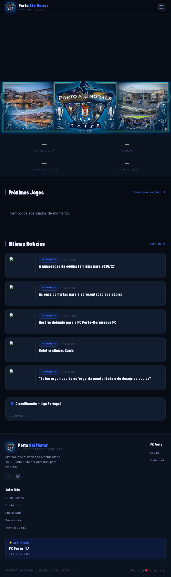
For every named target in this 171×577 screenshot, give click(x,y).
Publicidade (13, 512)
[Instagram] (17, 476)
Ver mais (155, 243)
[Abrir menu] (161, 7)
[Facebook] (8, 476)
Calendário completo (146, 192)
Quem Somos (14, 498)
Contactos (12, 505)
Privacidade (13, 520)
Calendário (158, 460)
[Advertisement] (85, 48)
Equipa (155, 452)
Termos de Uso (15, 527)
